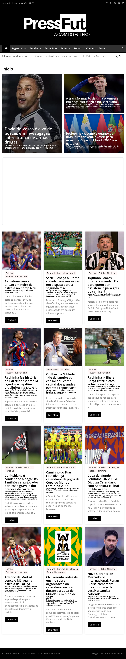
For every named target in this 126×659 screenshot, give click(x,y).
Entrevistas (51, 48)
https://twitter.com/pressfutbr (111, 3)
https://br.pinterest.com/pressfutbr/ (123, 3)
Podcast (78, 48)
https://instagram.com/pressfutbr (115, 3)
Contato (90, 48)
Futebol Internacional (17, 276)
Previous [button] (117, 56)
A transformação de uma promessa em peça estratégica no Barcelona (70, 56)
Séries (64, 48)
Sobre (102, 48)
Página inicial (19, 48)
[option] (79, 56)
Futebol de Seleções (109, 467)
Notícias (65, 369)
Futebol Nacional (66, 273)
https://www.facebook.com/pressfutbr (107, 3)
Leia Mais (11, 319)
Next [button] (120, 56)
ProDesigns (118, 653)
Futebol (34, 48)
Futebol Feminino (66, 467)
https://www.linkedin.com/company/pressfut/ (119, 3)
